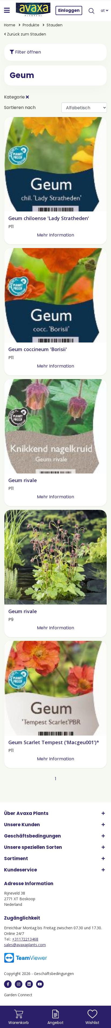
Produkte (31, 25)
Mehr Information (55, 235)
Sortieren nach (20, 107)
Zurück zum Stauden (26, 34)
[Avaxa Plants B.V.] (33, 10)
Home (10, 25)
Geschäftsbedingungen (54, 973)
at (103, 10)
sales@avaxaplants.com (25, 944)
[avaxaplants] (8, 984)
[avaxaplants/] (18, 984)
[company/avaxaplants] (29, 984)
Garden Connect (18, 994)
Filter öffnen (27, 52)
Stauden (55, 25)
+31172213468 (25, 939)
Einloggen (68, 10)
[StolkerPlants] (40, 984)
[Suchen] (92, 10)
